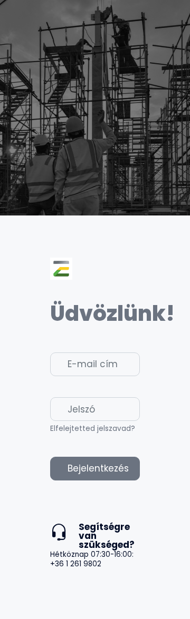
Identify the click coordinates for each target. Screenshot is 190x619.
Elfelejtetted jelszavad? (92, 429)
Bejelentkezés (98, 468)
